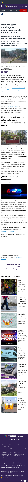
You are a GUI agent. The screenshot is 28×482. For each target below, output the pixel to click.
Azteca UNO (19, 257)
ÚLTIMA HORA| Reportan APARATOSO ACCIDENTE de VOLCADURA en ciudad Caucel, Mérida (22, 332)
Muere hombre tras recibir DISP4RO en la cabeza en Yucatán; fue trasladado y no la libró (22, 281)
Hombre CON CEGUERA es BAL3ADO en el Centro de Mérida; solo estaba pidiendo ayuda (22, 298)
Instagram (11, 231)
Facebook (4, 231)
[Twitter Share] (2, 72)
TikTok (17, 231)
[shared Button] (5, 72)
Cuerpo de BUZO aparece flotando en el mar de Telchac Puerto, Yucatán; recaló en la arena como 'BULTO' (22, 315)
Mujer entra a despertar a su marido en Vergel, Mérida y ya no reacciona (22, 349)
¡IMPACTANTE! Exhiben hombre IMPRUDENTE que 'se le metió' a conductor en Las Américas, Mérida (22, 399)
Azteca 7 (3, 259)
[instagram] (12, 440)
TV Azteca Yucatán (12, 106)
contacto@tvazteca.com (19, 454)
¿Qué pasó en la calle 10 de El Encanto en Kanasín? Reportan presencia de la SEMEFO (22, 383)
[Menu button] (1, 6)
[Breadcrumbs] (2, 14)
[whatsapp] (19, 439)
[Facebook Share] (7, 72)
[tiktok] (14, 440)
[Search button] (26, 6)
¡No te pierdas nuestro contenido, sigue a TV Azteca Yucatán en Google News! (14, 267)
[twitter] (9, 440)
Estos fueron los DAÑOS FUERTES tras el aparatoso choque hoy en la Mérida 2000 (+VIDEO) (22, 366)
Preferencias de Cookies (16, 460)
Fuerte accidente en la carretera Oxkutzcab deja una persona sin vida (13, 89)
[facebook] (17, 440)
